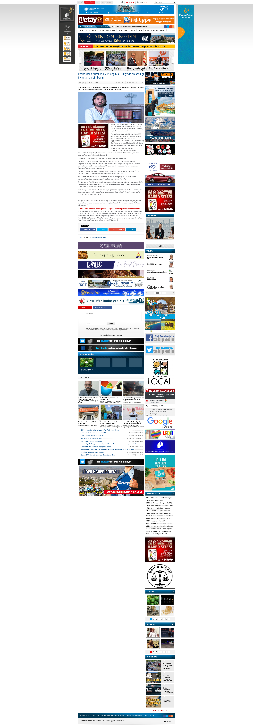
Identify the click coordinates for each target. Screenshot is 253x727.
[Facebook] (80, 82)
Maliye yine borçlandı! (154, 500)
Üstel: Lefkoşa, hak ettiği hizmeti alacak (159, 69)
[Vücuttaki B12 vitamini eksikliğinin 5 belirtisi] (167, 611)
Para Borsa (96, 715)
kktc (97, 237)
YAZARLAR (149, 251)
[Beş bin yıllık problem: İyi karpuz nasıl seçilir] (153, 600)
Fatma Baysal (157, 271)
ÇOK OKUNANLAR (151, 657)
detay (100, 237)
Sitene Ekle (109, 2)
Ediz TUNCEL (152, 278)
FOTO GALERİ (150, 591)
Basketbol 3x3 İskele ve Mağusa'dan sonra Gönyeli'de (92, 69)
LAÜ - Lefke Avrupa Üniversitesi (134, 715)
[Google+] (85, 82)
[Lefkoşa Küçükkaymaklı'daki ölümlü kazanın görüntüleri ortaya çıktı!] (167, 644)
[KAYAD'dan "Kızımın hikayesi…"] (153, 644)
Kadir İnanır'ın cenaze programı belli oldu (92, 452)
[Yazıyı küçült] (137, 82)
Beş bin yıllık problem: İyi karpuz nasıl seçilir (86, 370)
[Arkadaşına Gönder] (130, 82)
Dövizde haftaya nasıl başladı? (157, 534)
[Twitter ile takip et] (168, 26)
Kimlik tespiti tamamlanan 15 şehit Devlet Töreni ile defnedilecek (159, 507)
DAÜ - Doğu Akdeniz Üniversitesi (109, 715)
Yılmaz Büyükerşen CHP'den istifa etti (91, 438)
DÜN (166, 710)
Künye (97, 2)
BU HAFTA (160, 710)
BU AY (154, 710)
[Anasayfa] (81, 26)
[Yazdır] (133, 82)
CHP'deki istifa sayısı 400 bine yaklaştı (91, 441)
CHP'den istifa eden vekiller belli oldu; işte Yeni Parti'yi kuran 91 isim (100, 430)
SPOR (89, 715)
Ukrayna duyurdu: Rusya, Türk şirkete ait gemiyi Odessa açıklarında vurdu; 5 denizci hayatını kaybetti (108, 444)
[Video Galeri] (102, 26)
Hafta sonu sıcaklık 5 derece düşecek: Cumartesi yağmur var (159, 530)
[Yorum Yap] (128, 82)
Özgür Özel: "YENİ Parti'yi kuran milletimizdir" (93, 433)
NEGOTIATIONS (148, 715)
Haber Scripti (167, 721)
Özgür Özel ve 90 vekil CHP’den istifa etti (92, 435)
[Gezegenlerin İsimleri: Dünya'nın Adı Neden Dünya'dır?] (167, 600)
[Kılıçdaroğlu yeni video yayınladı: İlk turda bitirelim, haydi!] (167, 632)
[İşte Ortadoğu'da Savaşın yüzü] (153, 611)
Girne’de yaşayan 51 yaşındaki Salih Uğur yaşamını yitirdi (159, 504)
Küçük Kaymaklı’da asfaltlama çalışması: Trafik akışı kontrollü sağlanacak (159, 525)
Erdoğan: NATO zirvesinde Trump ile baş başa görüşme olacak (98, 455)
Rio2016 (122, 715)
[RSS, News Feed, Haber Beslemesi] (173, 26)
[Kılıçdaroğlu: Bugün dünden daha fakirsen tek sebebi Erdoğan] (153, 632)
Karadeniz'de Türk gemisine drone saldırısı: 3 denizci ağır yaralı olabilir (133, 400)
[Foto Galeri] (90, 26)
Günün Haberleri (90, 2)
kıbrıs (104, 237)
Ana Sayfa (80, 2)
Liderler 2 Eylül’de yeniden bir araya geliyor (158, 512)
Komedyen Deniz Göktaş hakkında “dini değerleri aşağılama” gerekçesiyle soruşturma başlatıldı (107, 449)
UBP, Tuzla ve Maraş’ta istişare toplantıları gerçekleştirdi (132, 27)
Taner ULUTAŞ (156, 287)
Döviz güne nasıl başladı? (155, 521)
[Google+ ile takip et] (170, 26)
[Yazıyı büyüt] (141, 82)
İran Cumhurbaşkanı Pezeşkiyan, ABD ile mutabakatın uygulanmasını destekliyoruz (130, 46)
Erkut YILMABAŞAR (156, 257)
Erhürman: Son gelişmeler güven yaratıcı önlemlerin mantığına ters (137, 69)
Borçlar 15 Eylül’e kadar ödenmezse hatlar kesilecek (158, 509)
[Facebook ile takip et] (165, 26)
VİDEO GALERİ (150, 624)
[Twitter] (83, 82)
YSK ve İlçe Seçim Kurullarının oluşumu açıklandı (159, 499)
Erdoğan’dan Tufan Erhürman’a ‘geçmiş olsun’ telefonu (96, 446)
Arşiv (103, 2)
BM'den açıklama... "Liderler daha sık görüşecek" (158, 532)
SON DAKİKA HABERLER (153, 493)
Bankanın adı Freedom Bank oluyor (87, 423)
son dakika (93, 237)
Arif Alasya (154, 264)
